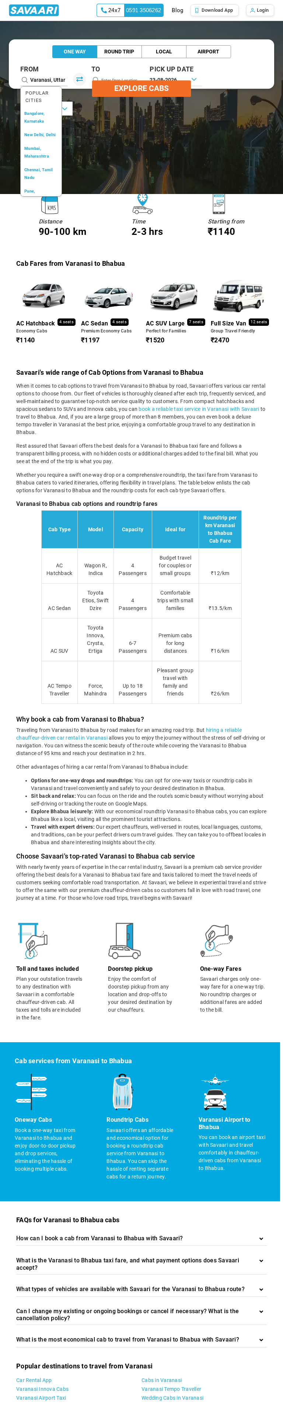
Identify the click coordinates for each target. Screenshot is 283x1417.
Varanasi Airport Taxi (41, 1398)
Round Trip (119, 51)
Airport (208, 51)
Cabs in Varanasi (162, 1380)
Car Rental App (34, 1380)
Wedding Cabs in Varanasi (172, 1398)
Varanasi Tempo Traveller (171, 1389)
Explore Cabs (141, 88)
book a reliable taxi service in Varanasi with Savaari (199, 409)
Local (164, 51)
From (29, 69)
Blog (177, 10)
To (95, 69)
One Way (75, 51)
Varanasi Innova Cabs (42, 1389)
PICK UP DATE (171, 69)
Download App (217, 10)
